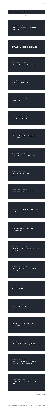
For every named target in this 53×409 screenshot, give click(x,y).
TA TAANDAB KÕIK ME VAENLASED (24, 47)
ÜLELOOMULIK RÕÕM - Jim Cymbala (25, 344)
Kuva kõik (41, 11)
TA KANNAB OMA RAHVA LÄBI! (23, 65)
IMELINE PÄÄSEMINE (19, 118)
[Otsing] (44, 3)
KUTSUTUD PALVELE (19, 306)
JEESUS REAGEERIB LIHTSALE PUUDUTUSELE (22, 230)
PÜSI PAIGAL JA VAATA (20, 83)
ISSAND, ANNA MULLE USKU (22, 191)
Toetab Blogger (27, 402)
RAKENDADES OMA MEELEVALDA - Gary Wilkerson (24, 28)
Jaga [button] (13, 31)
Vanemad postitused (39, 394)
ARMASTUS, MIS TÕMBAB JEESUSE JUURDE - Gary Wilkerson (24, 362)
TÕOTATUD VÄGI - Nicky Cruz (23, 156)
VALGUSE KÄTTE (18, 288)
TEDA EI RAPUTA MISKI (20, 173)
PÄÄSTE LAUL (17, 100)
